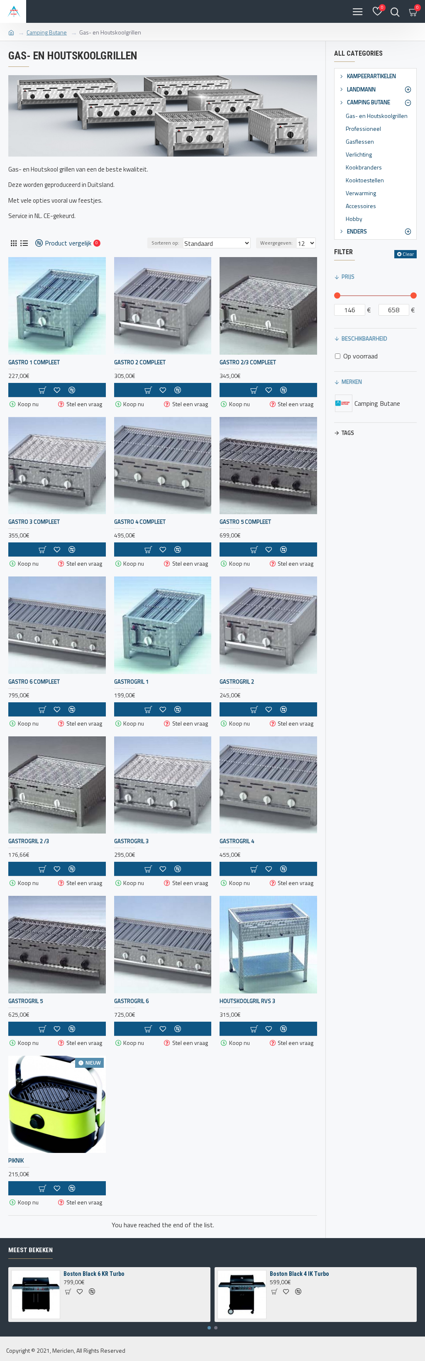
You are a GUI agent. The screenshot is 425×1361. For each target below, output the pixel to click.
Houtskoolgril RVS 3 (247, 1001)
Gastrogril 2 (237, 681)
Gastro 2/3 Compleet (248, 362)
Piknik (16, 1160)
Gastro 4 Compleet (140, 521)
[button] (209, 1327)
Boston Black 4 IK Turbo (299, 1273)
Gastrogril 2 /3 (28, 841)
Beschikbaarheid (364, 338)
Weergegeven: (276, 243)
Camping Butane (47, 32)
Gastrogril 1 (131, 681)
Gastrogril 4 (237, 841)
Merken (352, 382)
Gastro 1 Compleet (34, 362)
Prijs (348, 276)
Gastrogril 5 (25, 1001)
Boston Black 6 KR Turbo (94, 1273)
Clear (408, 254)
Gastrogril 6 (131, 1001)
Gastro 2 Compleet (140, 362)
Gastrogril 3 (131, 841)
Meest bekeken (30, 1250)
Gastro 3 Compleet (34, 521)
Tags (348, 433)
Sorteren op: (165, 243)
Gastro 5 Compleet (245, 521)
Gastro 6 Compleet (34, 681)
